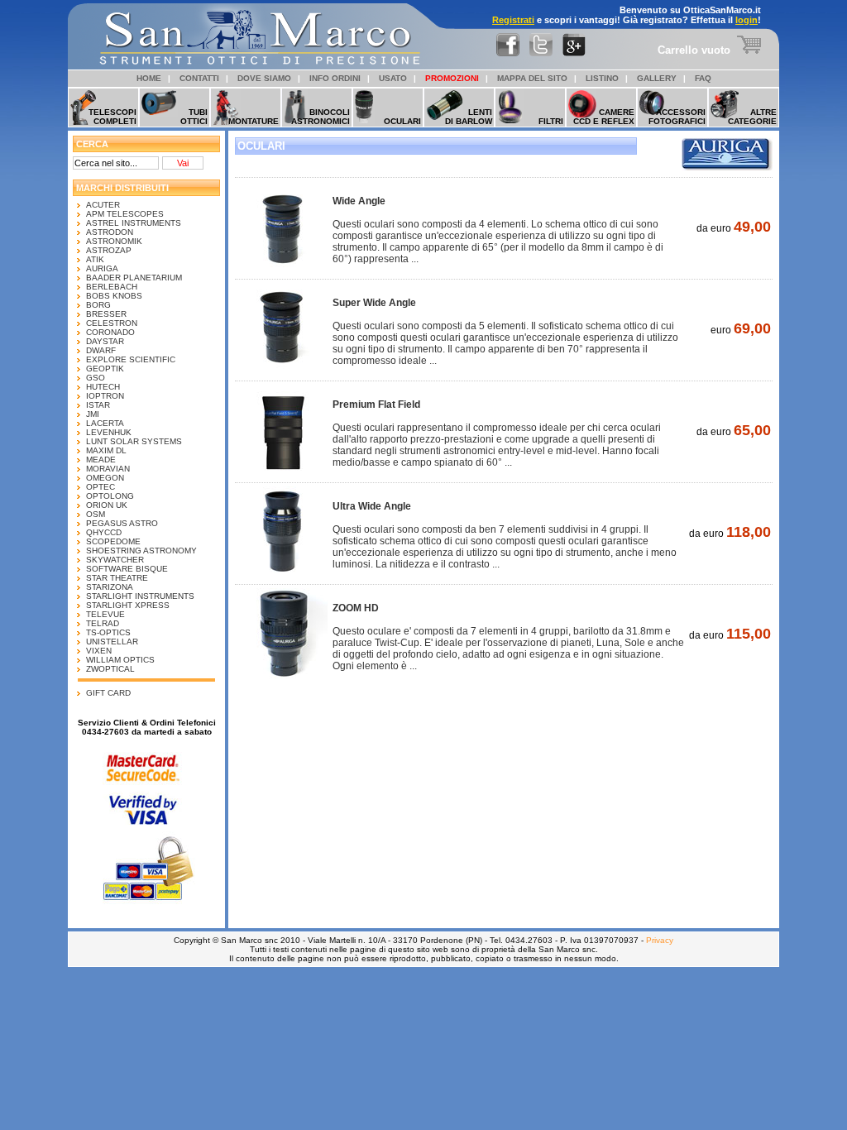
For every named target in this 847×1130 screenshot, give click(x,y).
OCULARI (402, 121)
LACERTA (105, 423)
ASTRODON (109, 232)
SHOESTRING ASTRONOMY (141, 550)
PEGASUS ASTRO (122, 523)
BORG (98, 304)
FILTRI (550, 121)
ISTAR (98, 404)
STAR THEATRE (117, 577)
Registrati (513, 20)
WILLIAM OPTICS (120, 659)
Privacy (659, 940)
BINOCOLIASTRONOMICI (320, 117)
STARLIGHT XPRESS (128, 605)
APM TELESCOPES (125, 213)
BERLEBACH (111, 286)
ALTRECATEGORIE (752, 117)
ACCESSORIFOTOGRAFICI (677, 117)
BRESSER (106, 313)
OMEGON (105, 477)
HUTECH (103, 386)
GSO (95, 377)
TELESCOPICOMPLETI (112, 117)
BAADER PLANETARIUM (134, 277)
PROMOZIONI (452, 78)
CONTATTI (199, 78)
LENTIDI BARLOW (468, 117)
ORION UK (106, 505)
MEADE (101, 459)
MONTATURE (253, 121)
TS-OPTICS (108, 632)
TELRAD (102, 623)
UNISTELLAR (112, 641)
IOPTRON (105, 395)
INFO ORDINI (335, 78)
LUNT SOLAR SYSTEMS (134, 441)
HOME (148, 78)
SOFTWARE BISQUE (127, 568)
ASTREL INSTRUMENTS (133, 222)
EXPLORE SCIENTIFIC (130, 359)
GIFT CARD (108, 692)
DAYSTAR (105, 341)
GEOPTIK (105, 368)
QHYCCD (104, 532)
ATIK (95, 259)
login (746, 20)
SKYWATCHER (115, 559)
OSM (95, 514)
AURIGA (102, 268)
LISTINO (602, 78)
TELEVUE (105, 614)
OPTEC (100, 486)
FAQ (703, 78)
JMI (92, 414)
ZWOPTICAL (110, 668)
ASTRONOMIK (114, 241)
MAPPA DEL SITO (532, 78)
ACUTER (103, 204)
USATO (393, 78)
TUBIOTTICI (194, 117)
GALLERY (657, 78)
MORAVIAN (108, 468)
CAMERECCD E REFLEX (603, 117)
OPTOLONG (110, 495)
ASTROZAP (109, 250)
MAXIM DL (106, 450)
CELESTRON (111, 323)
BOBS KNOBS (114, 295)
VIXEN (99, 650)
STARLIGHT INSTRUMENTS (140, 596)
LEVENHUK (109, 432)
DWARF (101, 350)
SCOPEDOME (113, 541)
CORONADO (110, 332)
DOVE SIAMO (264, 78)
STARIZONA (109, 586)
